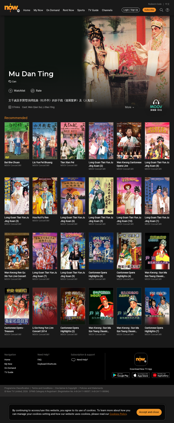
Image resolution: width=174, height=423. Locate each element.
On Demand (52, 10)
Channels (107, 10)
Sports (81, 10)
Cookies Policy (118, 413)
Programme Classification (16, 388)
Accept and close (149, 412)
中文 (167, 4)
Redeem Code (155, 4)
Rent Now (68, 10)
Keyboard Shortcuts (47, 364)
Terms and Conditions (42, 388)
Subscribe (149, 10)
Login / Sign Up (131, 10)
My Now (38, 10)
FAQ (39, 359)
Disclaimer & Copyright (66, 388)
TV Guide (93, 10)
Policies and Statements (91, 388)
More (128, 107)
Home (26, 10)
